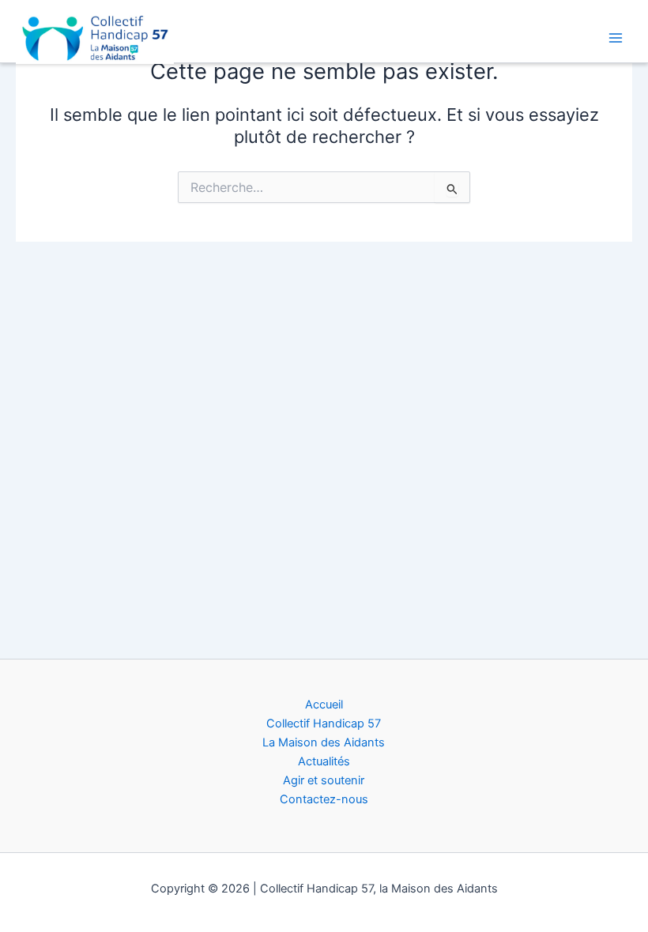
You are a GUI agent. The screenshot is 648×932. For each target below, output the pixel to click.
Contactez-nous (324, 799)
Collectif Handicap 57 (323, 723)
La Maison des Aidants (323, 742)
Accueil (324, 704)
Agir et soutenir (323, 780)
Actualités (324, 761)
